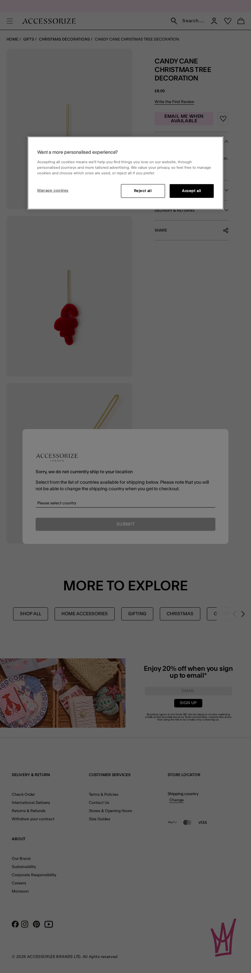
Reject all (143, 191)
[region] (125, 173)
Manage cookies (53, 190)
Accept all (191, 191)
